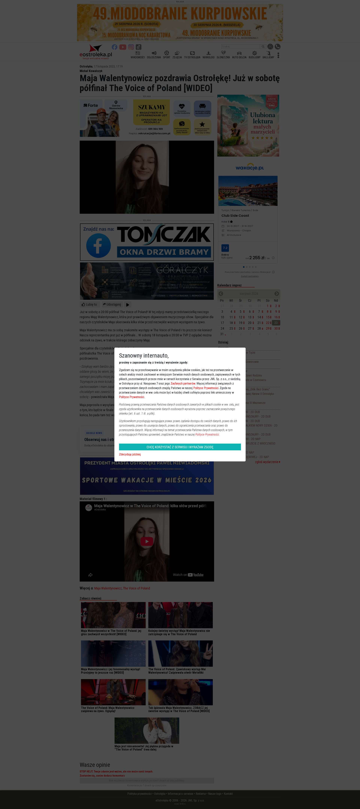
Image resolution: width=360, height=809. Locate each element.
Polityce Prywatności (205, 388)
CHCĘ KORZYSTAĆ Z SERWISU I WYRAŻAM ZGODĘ (180, 447)
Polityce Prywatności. (207, 434)
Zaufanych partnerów (183, 383)
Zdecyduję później (130, 454)
